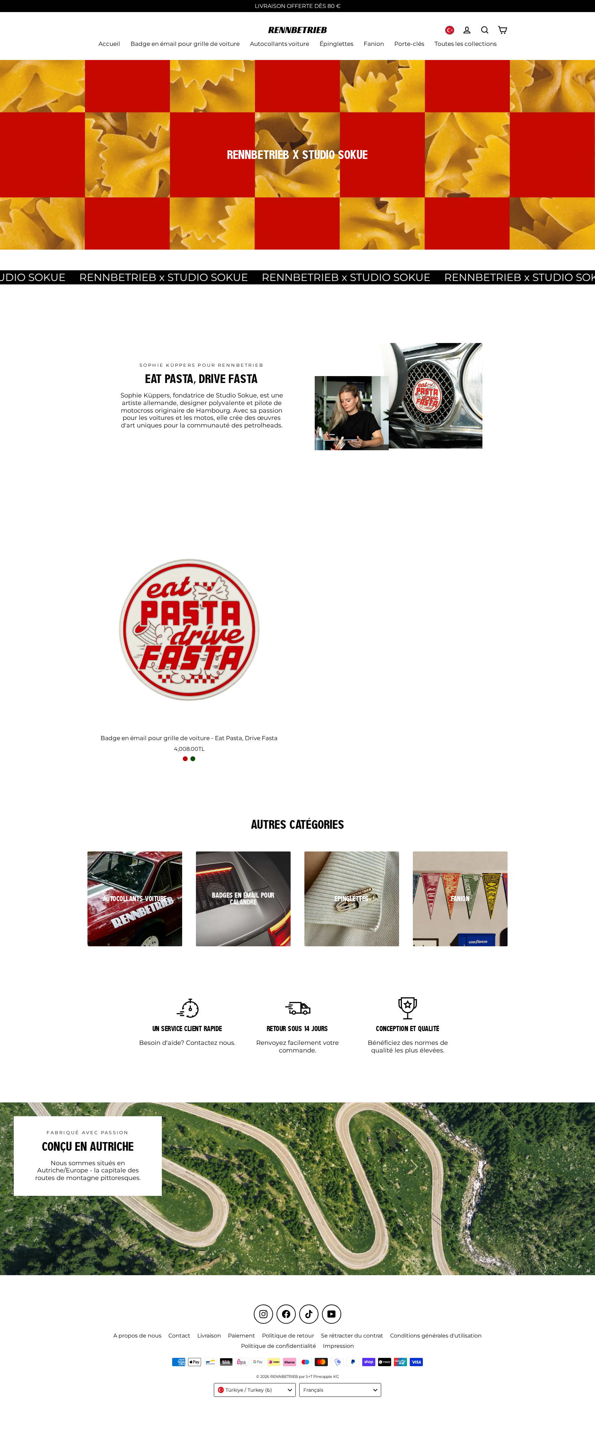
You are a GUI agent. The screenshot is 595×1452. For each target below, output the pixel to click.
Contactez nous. (211, 1043)
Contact (179, 1335)
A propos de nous (137, 1335)
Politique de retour (288, 1335)
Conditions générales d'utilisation (436, 1335)
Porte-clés (409, 43)
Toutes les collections (466, 43)
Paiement (241, 1335)
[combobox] (255, 1390)
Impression (338, 1346)
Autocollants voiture (279, 43)
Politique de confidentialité (278, 1346)
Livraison (209, 1335)
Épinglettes (336, 43)
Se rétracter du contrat (352, 1335)
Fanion (374, 43)
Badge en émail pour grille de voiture (185, 43)
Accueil (109, 43)
